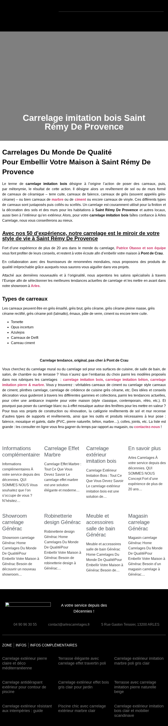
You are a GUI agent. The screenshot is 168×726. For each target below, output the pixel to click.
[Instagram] (162, 610)
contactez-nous (147, 427)
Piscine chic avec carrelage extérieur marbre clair (82, 708)
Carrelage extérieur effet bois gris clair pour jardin (83, 684)
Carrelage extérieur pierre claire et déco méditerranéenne (24, 663)
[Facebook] (154, 610)
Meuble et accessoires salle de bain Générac (100, 525)
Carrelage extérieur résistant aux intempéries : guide (27, 708)
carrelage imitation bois (83, 379)
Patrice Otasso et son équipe (141, 248)
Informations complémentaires (22, 451)
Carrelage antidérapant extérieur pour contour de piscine (24, 687)
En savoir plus (144, 448)
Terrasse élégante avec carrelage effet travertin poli (82, 660)
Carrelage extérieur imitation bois (101, 454)
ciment (80, 199)
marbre (57, 199)
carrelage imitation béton (126, 379)
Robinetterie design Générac (62, 519)
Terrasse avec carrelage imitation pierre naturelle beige (135, 687)
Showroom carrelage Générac (14, 522)
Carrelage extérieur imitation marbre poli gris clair (139, 660)
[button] (86, 19)
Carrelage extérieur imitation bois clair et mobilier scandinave (139, 711)
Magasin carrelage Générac (139, 522)
